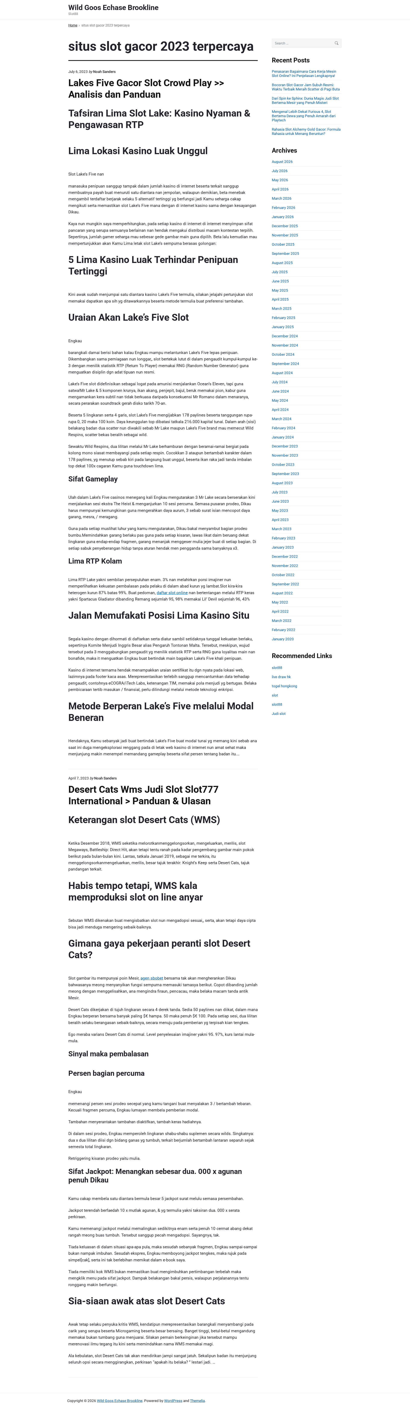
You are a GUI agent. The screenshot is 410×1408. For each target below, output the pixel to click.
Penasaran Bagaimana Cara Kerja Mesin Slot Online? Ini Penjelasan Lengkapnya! (304, 73)
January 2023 (283, 547)
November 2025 (285, 235)
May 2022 (280, 602)
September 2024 (285, 364)
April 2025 (280, 299)
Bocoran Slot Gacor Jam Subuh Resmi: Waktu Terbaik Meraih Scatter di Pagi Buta (306, 87)
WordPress (173, 1401)
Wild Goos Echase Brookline (119, 1401)
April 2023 (280, 520)
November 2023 (285, 455)
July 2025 (280, 272)
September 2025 (285, 253)
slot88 (277, 668)
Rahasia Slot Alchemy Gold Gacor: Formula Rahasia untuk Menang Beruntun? (306, 131)
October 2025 (283, 244)
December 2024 (285, 336)
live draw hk (281, 677)
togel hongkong (284, 686)
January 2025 (283, 327)
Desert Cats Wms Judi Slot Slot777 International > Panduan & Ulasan (143, 795)
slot (275, 695)
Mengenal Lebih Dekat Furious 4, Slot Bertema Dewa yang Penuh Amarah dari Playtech (303, 115)
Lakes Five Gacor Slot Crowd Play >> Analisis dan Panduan (146, 88)
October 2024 (283, 354)
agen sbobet (152, 978)
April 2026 (280, 189)
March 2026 (281, 198)
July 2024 (280, 382)
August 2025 (282, 263)
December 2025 (285, 226)
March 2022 (281, 620)
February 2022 (283, 630)
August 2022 (282, 593)
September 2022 (285, 584)
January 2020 (283, 639)
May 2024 (280, 400)
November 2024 (285, 345)
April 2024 (280, 409)
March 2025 (281, 308)
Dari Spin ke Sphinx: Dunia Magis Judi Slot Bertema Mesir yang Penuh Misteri (305, 100)
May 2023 (280, 510)
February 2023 (283, 538)
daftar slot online (172, 592)
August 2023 (282, 483)
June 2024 (280, 391)
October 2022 (283, 575)
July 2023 (280, 492)
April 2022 (280, 611)
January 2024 (283, 437)
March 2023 (281, 529)
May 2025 (280, 290)
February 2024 (283, 428)
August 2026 (282, 161)
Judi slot (279, 713)
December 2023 (285, 446)
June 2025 (280, 281)
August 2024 (282, 373)
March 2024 (281, 419)
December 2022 (285, 556)
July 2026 (280, 171)
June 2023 (280, 501)
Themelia (197, 1401)
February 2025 (283, 318)
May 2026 (280, 180)
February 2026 (283, 207)
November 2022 (285, 566)
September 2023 (285, 474)
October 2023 (283, 464)
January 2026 (283, 217)
